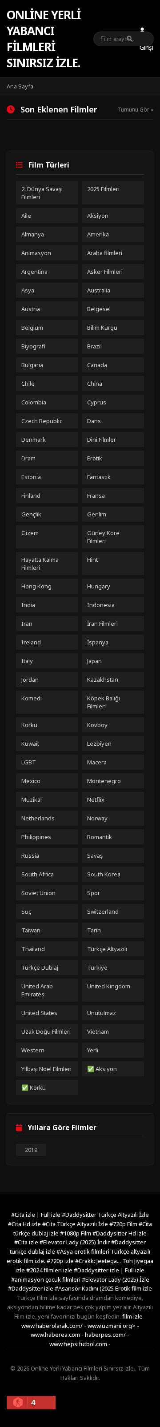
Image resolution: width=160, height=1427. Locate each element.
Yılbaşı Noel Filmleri (46, 1069)
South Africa (37, 874)
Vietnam (98, 1031)
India (28, 605)
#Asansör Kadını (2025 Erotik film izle (103, 1288)
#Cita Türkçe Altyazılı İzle (75, 1224)
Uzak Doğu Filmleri (46, 1031)
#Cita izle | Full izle (36, 1215)
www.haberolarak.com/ (52, 1326)
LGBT (28, 762)
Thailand (33, 949)
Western (32, 1050)
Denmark (33, 440)
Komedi (31, 698)
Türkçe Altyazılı (107, 949)
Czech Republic (41, 421)
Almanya (32, 234)
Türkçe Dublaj (39, 967)
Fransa (96, 496)
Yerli (92, 1050)
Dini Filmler (101, 440)
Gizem (30, 533)
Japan (94, 661)
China (94, 384)
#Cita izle (27, 1242)
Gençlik (31, 514)
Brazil (94, 346)
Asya (27, 290)
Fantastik (99, 477)
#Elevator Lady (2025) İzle (115, 1279)
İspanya (97, 642)
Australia (98, 290)
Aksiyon (97, 216)
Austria (30, 309)
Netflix (95, 799)
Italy (27, 661)
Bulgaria (32, 365)
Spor (93, 893)
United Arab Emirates (37, 990)
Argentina (34, 272)
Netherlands (38, 818)
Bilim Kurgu (102, 328)
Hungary (98, 586)
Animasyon (36, 253)
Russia (30, 855)
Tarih (94, 930)
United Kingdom (108, 986)
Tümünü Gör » (135, 109)
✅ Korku (33, 1087)
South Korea (103, 874)
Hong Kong (36, 586)
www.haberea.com (55, 1335)
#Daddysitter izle (31, 1288)
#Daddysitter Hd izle (119, 1233)
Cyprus (96, 402)
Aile (26, 216)
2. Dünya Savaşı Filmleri (42, 193)
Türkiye (97, 967)
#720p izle (61, 1261)
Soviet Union (38, 893)
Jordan (30, 680)
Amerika (98, 234)
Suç (26, 911)
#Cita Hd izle (25, 1224)
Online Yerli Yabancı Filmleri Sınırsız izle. (43, 39)
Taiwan (30, 930)
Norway (97, 818)
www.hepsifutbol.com (78, 1344)
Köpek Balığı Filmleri (103, 702)
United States (39, 1013)
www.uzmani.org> (112, 1326)
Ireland (31, 642)
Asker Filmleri (105, 272)
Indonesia (101, 605)
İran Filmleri (102, 624)
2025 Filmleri (103, 189)
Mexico (30, 781)
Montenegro (104, 781)
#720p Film (124, 1224)
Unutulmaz (101, 1013)
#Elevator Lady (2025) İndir (75, 1242)
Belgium (32, 328)
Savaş (95, 855)
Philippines (36, 837)
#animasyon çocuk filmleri (46, 1279)
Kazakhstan (102, 680)
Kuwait (30, 743)
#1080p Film (76, 1233)
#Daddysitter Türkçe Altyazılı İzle (105, 1215)
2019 (31, 1150)
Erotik (94, 458)
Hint (92, 560)
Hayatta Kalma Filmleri (40, 564)
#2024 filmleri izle (50, 1270)
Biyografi (33, 346)
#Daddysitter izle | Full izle (109, 1270)
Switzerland (103, 911)
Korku (29, 725)
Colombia (33, 402)
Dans (94, 421)
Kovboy (97, 725)
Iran (26, 624)
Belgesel (99, 309)
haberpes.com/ (105, 1335)
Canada (97, 365)
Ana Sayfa (20, 86)
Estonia (31, 477)
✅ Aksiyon (102, 1069)
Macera (97, 762)
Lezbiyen (99, 743)
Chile (28, 384)
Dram (28, 458)
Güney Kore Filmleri (103, 537)
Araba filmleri (104, 253)
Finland (30, 496)
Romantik (99, 837)
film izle (132, 1316)
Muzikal (31, 799)
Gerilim (96, 514)
